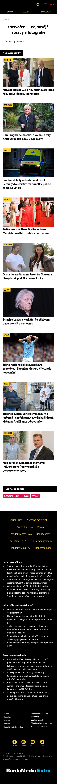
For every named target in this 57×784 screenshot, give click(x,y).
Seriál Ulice (16, 520)
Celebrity (27, 12)
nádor (26, 496)
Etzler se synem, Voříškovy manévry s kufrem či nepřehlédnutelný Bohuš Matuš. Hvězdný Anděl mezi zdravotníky (28, 417)
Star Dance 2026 (18, 541)
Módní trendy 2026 (21, 534)
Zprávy (10, 12)
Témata (51, 4)
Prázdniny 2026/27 (20, 548)
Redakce (7, 717)
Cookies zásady (37, 720)
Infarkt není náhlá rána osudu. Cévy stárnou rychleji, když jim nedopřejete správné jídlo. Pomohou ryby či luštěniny (27, 686)
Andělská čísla (25, 527)
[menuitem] (10, 11)
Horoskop (45, 12)
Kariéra (7, 720)
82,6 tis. (42, 745)
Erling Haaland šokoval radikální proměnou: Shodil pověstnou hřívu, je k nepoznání (26, 368)
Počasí (40, 527)
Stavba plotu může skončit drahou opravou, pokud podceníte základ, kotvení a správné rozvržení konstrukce (28, 695)
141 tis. (23, 745)
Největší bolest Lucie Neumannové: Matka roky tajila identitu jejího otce (28, 92)
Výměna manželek (37, 520)
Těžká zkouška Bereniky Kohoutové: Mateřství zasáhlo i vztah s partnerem (26, 231)
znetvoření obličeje (12, 496)
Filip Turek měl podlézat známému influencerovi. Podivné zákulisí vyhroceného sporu (24, 466)
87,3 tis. (32, 745)
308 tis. (14, 745)
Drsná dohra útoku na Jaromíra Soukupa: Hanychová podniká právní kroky (27, 276)
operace (35, 496)
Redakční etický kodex (13, 727)
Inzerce (7, 723)
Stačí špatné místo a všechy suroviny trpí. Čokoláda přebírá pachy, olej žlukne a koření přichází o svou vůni (28, 676)
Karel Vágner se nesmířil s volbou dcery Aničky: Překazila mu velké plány (26, 137)
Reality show (43, 534)
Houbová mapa (43, 548)
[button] (38, 4)
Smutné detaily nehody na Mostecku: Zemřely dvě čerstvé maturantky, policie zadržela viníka (27, 184)
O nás (6, 713)
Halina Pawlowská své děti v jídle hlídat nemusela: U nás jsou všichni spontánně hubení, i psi (30, 619)
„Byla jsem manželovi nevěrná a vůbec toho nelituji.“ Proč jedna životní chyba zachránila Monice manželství (27, 629)
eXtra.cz (45, 756)
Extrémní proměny (42, 541)
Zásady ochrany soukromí (41, 723)
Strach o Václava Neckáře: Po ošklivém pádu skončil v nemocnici (26, 321)
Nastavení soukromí (39, 726)
